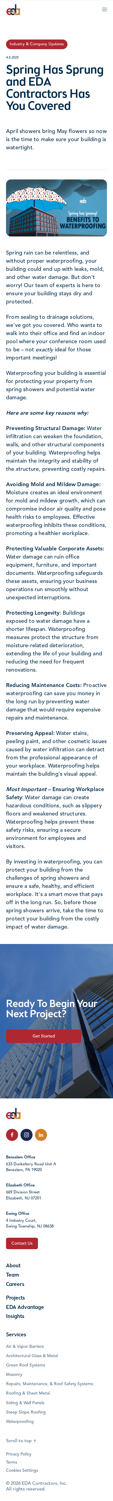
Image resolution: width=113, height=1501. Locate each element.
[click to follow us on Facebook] (12, 1135)
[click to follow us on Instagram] (26, 1135)
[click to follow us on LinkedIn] (41, 1135)
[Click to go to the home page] (13, 9)
